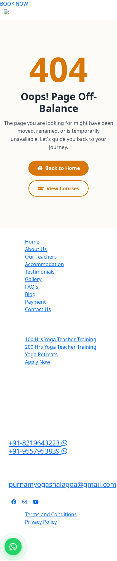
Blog (30, 294)
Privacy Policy (41, 521)
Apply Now (37, 361)
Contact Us (38, 309)
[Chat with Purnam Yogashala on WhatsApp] (13, 546)
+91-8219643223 (35, 442)
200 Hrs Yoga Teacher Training (60, 346)
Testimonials (40, 271)
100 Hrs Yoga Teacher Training (60, 339)
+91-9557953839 (35, 450)
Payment (35, 301)
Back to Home (62, 168)
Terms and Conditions (51, 514)
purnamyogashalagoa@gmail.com (62, 484)
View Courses (62, 188)
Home (32, 241)
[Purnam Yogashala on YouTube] (36, 501)
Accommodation (44, 264)
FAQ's (31, 286)
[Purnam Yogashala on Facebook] (13, 501)
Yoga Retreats (41, 354)
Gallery (33, 279)
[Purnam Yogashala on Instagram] (24, 501)
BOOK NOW (14, 3)
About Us (36, 249)
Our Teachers (41, 256)
